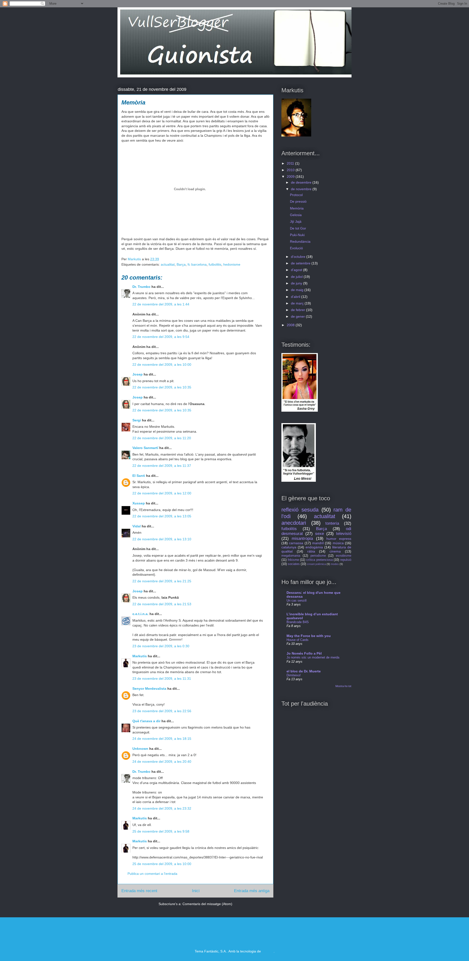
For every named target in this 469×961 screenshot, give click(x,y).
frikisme (293, 560)
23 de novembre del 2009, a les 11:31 (161, 678)
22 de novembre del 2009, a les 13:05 (161, 516)
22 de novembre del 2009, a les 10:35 (161, 387)
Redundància (300, 241)
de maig (297, 290)
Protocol (296, 195)
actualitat (168, 264)
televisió (343, 533)
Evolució (296, 248)
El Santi (138, 476)
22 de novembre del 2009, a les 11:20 (161, 438)
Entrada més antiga (251, 890)
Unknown (140, 749)
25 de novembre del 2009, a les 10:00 (161, 864)
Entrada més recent (139, 890)
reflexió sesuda (300, 510)
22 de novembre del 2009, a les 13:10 (161, 539)
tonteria (332, 523)
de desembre (301, 182)
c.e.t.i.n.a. (140, 614)
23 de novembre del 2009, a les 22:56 (161, 711)
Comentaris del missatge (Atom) (207, 904)
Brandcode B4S (298, 622)
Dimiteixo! (294, 675)
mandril (318, 543)
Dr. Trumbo (141, 287)
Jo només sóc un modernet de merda (313, 657)
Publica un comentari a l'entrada (152, 874)
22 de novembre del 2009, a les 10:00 (161, 364)
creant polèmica (316, 564)
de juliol (297, 277)
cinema (335, 551)
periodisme (318, 555)
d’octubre (298, 257)
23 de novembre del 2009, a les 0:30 (160, 646)
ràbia (311, 551)
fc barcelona (197, 264)
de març (298, 303)
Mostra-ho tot (343, 686)
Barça (181, 264)
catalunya (288, 547)
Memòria (297, 208)
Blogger (268, 951)
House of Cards (298, 640)
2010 (291, 170)
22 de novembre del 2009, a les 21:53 (161, 604)
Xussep (138, 503)
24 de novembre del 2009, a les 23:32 (161, 808)
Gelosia (296, 215)
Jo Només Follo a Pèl (304, 653)
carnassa (296, 543)
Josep (137, 374)
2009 (291, 176)
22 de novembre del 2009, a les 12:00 (161, 493)
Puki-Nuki (297, 235)
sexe (319, 533)
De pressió (298, 201)
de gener (298, 316)
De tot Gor (298, 228)
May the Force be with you (309, 636)
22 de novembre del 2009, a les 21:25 (161, 581)
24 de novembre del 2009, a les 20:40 (161, 761)
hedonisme (231, 264)
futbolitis (215, 264)
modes (335, 564)
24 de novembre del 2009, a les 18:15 (161, 739)
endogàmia (314, 547)
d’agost (297, 270)
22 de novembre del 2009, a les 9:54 (160, 337)
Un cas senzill (297, 600)
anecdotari (293, 523)
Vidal (136, 526)
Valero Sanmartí (145, 448)
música (338, 543)
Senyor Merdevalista (149, 688)
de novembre (301, 189)
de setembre (301, 263)
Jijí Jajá (295, 221)
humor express (338, 539)
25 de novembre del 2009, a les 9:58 (160, 831)
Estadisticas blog (126, 932)
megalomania (290, 555)
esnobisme (343, 555)
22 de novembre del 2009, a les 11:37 (161, 466)
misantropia (302, 538)
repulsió (345, 560)
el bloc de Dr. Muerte (304, 671)
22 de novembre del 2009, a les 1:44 (160, 304)
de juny (297, 283)
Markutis (139, 656)
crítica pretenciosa (319, 560)
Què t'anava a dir (146, 721)
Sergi (136, 420)
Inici (196, 890)
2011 (291, 163)
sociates (294, 564)
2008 (291, 325)
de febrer (298, 310)
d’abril (296, 297)
